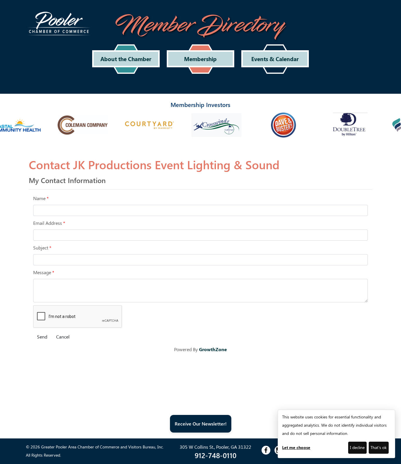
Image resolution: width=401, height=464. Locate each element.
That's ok (378, 447)
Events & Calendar (275, 59)
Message (42, 272)
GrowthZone (213, 349)
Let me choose (296, 447)
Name (39, 198)
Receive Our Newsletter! (201, 424)
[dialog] (336, 434)
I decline (357, 447)
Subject (40, 247)
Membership (200, 59)
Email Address (47, 223)
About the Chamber (125, 59)
